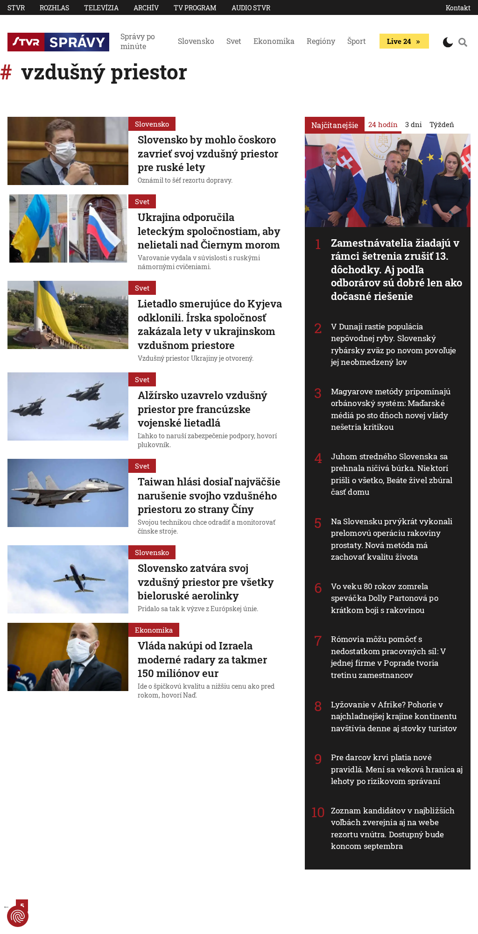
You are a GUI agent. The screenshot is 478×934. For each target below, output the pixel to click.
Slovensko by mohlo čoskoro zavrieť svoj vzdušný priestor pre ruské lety (208, 153)
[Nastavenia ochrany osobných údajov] (17, 916)
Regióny (321, 41)
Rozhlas (54, 7)
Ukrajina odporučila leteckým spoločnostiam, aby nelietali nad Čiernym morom (209, 230)
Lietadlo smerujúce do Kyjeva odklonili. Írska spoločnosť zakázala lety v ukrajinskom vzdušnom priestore (210, 324)
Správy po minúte (137, 41)
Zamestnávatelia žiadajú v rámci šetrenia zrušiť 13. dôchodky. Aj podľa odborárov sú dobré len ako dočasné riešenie (397, 269)
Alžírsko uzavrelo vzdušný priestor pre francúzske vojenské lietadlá (202, 408)
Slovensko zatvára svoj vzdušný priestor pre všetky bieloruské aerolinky (206, 581)
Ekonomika (274, 41)
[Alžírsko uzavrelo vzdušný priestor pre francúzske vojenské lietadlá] (67, 411)
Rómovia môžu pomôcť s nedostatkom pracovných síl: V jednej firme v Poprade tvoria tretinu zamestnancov (388, 657)
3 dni (413, 124)
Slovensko (196, 41)
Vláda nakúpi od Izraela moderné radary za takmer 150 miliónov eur (202, 659)
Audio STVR (251, 7)
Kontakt (458, 7)
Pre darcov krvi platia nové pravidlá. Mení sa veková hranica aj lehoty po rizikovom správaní (397, 769)
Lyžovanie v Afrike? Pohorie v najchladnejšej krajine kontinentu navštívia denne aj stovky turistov (394, 716)
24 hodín (383, 124)
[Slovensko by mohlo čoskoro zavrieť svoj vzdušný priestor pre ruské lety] (67, 152)
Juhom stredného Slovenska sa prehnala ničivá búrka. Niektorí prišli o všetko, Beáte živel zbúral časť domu (392, 474)
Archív (146, 7)
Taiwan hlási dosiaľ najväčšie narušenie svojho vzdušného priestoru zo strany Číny (209, 495)
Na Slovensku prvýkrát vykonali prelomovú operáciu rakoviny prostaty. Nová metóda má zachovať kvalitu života (391, 539)
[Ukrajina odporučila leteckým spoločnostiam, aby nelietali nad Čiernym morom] (67, 233)
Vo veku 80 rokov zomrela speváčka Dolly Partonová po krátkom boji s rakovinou (384, 598)
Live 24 (399, 41)
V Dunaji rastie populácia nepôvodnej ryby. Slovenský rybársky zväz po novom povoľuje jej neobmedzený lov (393, 344)
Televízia (101, 7)
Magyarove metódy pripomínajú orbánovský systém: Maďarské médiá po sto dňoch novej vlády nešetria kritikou (390, 409)
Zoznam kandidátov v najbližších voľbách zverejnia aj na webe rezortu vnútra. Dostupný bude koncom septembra (393, 828)
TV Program (195, 7)
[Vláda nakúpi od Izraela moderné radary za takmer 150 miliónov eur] (67, 662)
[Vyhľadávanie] (463, 42)
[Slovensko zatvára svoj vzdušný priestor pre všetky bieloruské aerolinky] (67, 580)
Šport (356, 41)
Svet (233, 41)
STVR (16, 7)
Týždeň (441, 124)
